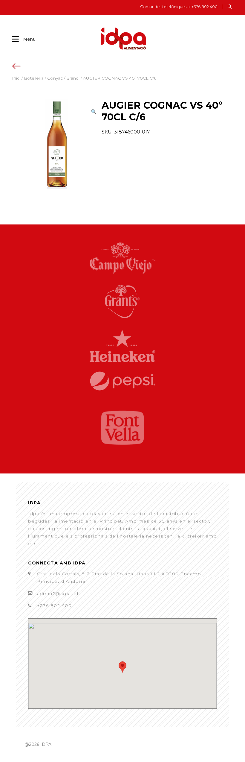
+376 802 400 (54, 605)
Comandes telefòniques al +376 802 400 (179, 6)
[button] (94, 112)
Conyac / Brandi (63, 78)
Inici (16, 78)
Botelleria (34, 78)
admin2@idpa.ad (57, 593)
